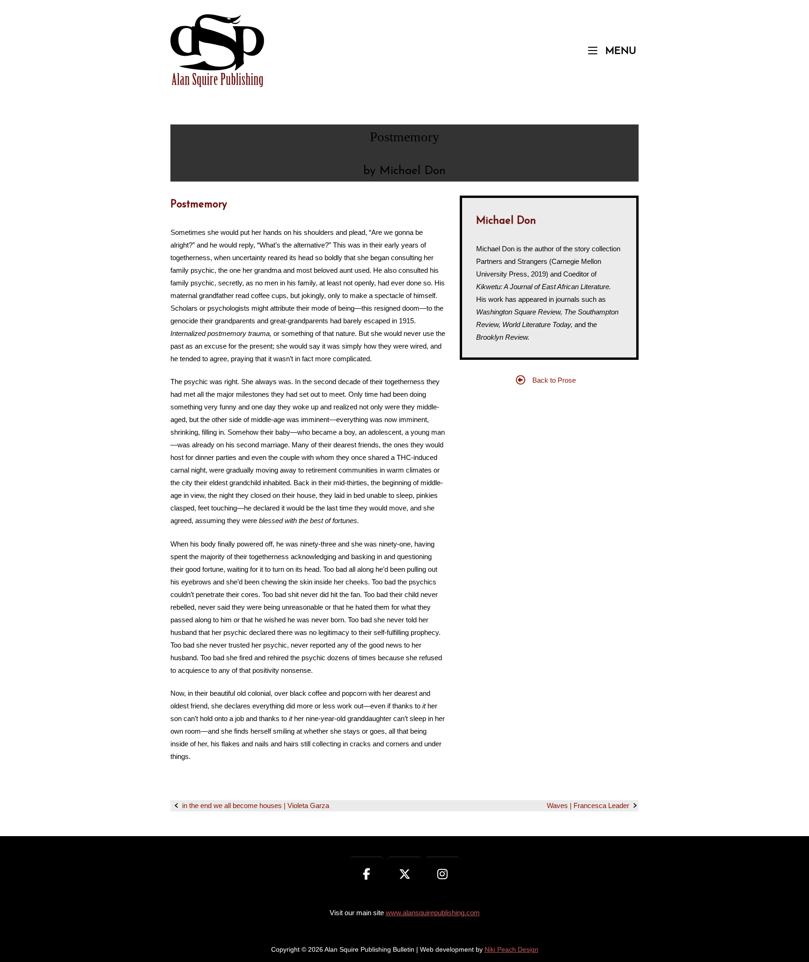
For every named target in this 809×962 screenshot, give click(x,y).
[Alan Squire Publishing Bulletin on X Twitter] (404, 874)
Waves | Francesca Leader (588, 805)
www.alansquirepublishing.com (433, 913)
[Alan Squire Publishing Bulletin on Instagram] (442, 874)
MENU (619, 51)
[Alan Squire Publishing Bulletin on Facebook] (366, 874)
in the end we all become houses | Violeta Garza (255, 805)
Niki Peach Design (511, 949)
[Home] (217, 50)
